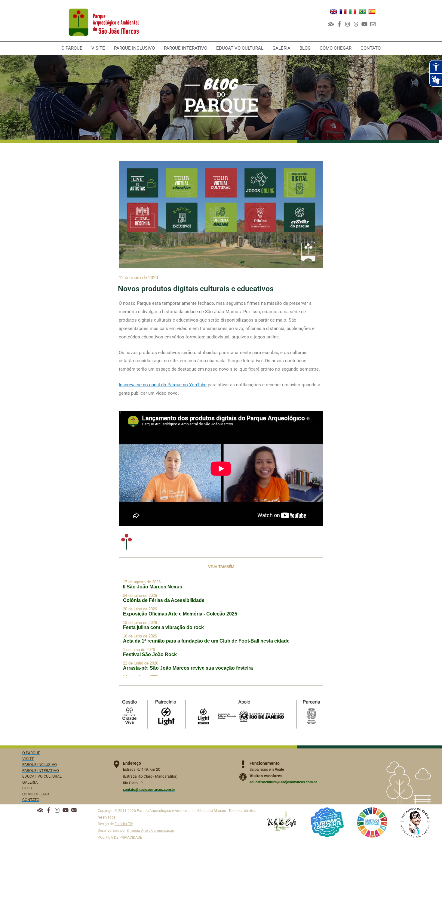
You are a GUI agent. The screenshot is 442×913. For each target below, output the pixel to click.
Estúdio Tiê (124, 824)
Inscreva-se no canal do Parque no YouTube (163, 384)
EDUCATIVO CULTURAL (239, 48)
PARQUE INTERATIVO (185, 48)
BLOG (305, 48)
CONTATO (371, 48)
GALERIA (281, 48)
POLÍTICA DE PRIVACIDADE (120, 837)
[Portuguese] (362, 11)
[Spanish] (372, 11)
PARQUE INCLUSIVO (134, 48)
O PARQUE (71, 48)
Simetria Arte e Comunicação (150, 830)
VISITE (98, 48)
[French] (343, 11)
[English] (333, 11)
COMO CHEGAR (335, 48)
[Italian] (352, 11)
